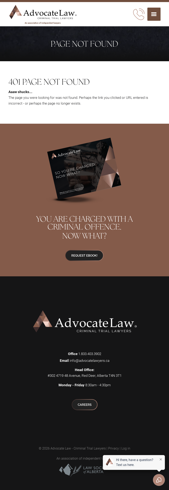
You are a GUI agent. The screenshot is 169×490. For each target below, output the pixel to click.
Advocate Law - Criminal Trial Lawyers (78, 448)
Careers (85, 404)
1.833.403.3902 (89, 353)
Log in (125, 448)
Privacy (113, 448)
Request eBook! (84, 255)
